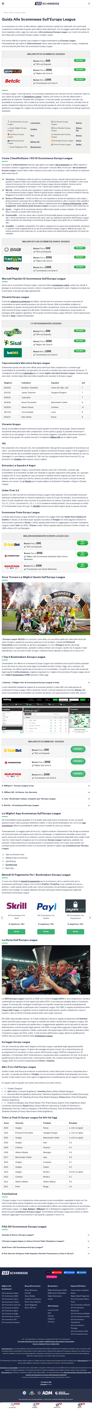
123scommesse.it (7, 1348)
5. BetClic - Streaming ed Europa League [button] (20, 805)
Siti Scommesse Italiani (10, 1293)
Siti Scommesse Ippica (10, 1311)
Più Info (16, 931)
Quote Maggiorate (31, 1305)
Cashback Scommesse (33, 1299)
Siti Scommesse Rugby (10, 1314)
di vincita (46, 1384)
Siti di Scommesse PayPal (80, 1316)
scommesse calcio (60, 285)
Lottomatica (35, 123)
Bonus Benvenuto (31, 1290)
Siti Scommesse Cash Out (11, 1305)
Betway (31, 1209)
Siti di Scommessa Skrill (79, 1331)
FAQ (49, 1313)
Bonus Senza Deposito (33, 1302)
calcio (11, 12)
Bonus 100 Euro (30, 1308)
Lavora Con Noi (53, 1310)
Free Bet (28, 1293)
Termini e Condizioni (39, 1344)
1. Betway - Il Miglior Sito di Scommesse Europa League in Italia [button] (30, 683)
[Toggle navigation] (3, 3)
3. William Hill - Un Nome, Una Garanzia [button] (19, 792)
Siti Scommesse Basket (10, 1308)
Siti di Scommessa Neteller (80, 1313)
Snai (13, 316)
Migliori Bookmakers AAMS (57, 1290)
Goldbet (33, 129)
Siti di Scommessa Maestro (80, 1305)
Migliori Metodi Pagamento (80, 1296)
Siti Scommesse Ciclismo (11, 1316)
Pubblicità (51, 1319)
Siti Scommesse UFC (9, 1319)
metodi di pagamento (30, 881)
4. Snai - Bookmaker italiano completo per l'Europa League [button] (29, 799)
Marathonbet (35, 147)
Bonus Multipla (30, 1296)
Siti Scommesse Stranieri (11, 1322)
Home (6, 12)
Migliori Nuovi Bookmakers (57, 1293)
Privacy (48, 1344)
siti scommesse (62, 165)
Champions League (33, 97)
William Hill (55, 437)
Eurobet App (11, 865)
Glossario (51, 1322)
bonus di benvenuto (72, 203)
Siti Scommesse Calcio (10, 1299)
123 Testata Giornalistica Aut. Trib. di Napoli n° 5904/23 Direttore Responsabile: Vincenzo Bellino (46, 1341)
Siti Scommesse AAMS (10, 1296)
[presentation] (2, 918)
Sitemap (51, 1316)
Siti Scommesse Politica (10, 1302)
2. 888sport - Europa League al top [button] (18, 786)
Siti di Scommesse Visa (79, 1334)
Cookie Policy (55, 1344)
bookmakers (18, 675)
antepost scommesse (20, 301)
